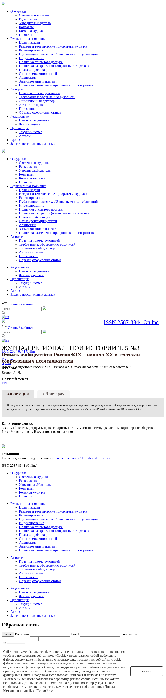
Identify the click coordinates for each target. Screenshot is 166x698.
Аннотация (18, 394)
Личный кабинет (20, 304)
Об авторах (53, 394)
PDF (5, 383)
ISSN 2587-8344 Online (131, 322)
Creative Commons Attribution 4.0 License (81, 458)
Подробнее (44, 690)
